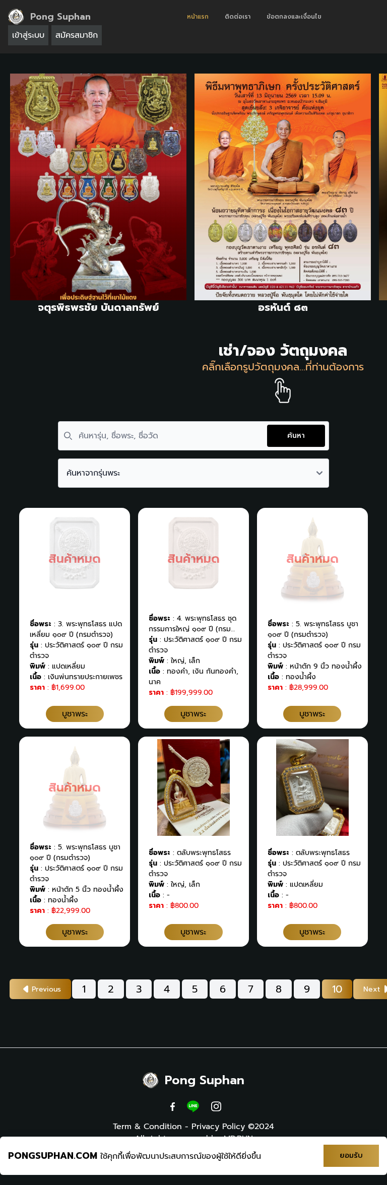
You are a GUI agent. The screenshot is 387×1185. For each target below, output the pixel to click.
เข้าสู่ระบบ (28, 35)
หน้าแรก (198, 16)
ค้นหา (296, 435)
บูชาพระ (75, 714)
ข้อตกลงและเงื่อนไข (294, 16)
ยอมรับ (351, 1155)
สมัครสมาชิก (76, 35)
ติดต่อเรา (237, 16)
